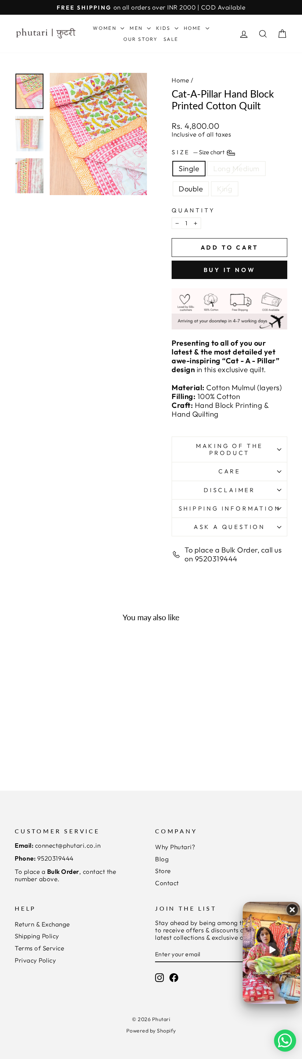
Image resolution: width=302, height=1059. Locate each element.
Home (194, 28)
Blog (162, 859)
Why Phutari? (175, 847)
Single (189, 168)
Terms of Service (39, 948)
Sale (171, 39)
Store (163, 871)
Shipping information (230, 508)
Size (199, 152)
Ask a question (229, 526)
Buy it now (230, 269)
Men (137, 28)
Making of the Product (229, 449)
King (224, 188)
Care (229, 471)
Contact (167, 883)
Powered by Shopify (151, 1030)
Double (191, 188)
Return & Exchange (42, 924)
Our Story (140, 39)
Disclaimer (229, 490)
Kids (164, 28)
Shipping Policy (37, 936)
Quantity (193, 210)
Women (106, 28)
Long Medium (236, 168)
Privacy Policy (35, 960)
